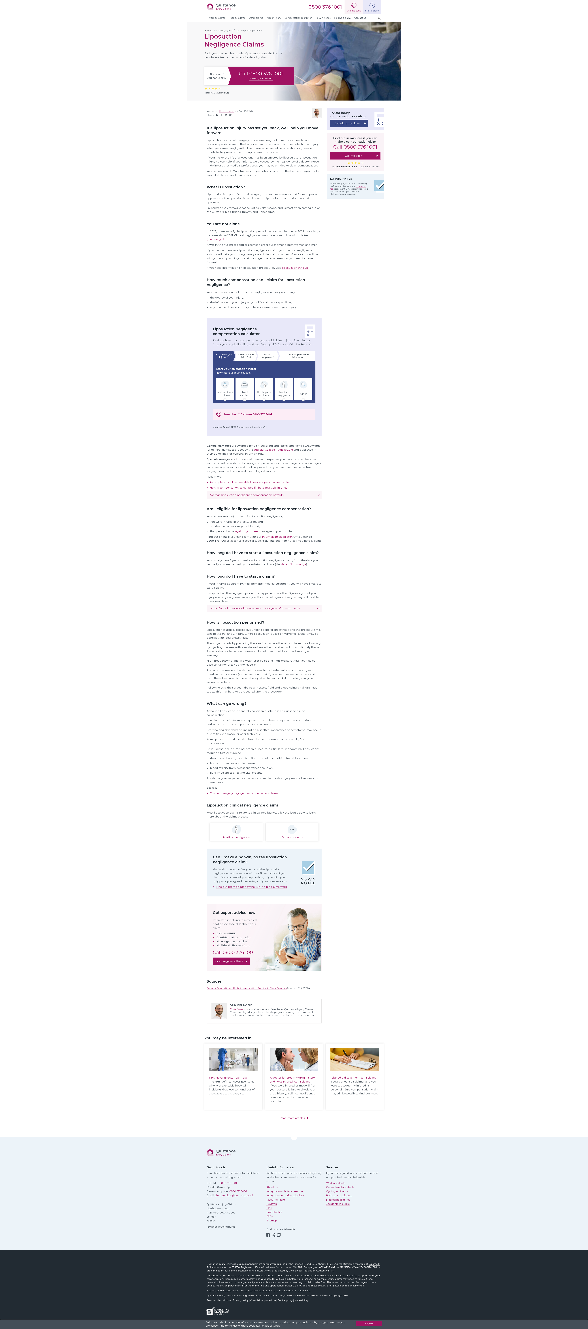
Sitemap (271, 1220)
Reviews (271, 1203)
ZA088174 (365, 1267)
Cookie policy (285, 1300)
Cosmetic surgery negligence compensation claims (244, 793)
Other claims (256, 18)
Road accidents (237, 18)
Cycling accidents (337, 1191)
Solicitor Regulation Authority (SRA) (313, 1270)
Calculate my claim (347, 123)
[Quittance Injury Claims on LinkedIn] (226, 115)
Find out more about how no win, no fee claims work (251, 886)
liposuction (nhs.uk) (295, 267)
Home (207, 30)
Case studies (274, 1212)
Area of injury (274, 18)
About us (272, 1187)
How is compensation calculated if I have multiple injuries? (249, 487)
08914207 (324, 1267)
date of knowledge (293, 564)
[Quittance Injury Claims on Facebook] (217, 115)
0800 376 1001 (325, 7)
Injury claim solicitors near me (284, 1191)
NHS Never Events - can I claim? (230, 1077)
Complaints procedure (263, 1300)
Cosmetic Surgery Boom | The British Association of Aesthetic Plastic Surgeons (247, 988)
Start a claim (372, 10)
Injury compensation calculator (285, 1195)
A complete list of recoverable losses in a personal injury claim (251, 482)
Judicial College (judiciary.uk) (273, 449)
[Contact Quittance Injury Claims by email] (230, 115)
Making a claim (342, 18)
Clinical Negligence (223, 30)
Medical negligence (338, 1199)
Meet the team (275, 1199)
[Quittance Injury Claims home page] (221, 6)
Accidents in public (338, 1203)
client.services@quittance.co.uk (234, 1195)
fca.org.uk (374, 1264)
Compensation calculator (298, 18)
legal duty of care (246, 531)
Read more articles (292, 1118)
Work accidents (217, 18)
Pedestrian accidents (339, 1195)
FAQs (269, 1216)
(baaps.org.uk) (216, 239)
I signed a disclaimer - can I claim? (353, 1077)
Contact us (360, 18)
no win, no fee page (354, 1282)
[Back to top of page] (294, 1137)
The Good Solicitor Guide (343, 166)
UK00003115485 (319, 1295)
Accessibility (301, 1300)
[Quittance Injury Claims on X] (221, 115)
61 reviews (223, 92)
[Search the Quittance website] (379, 18)
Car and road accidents (340, 1187)
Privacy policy (240, 1300)
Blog (269, 1208)
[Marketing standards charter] (219, 1309)
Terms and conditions (219, 1300)
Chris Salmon (226, 111)
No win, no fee (323, 18)
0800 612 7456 (238, 1191)
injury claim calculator (277, 536)
